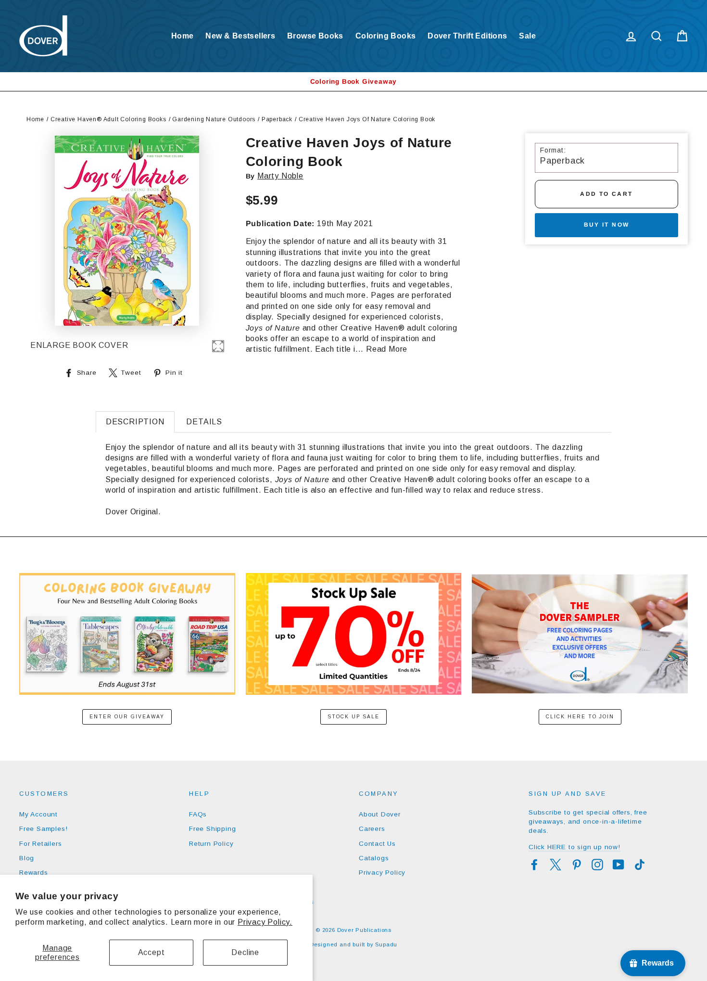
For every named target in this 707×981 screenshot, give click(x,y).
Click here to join (580, 716)
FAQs (198, 814)
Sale (527, 36)
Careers (372, 828)
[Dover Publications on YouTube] (618, 864)
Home (182, 36)
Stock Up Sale (353, 716)
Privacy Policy (382, 872)
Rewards (33, 872)
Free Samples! (43, 828)
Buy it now (607, 224)
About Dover (380, 814)
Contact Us (377, 843)
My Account (38, 814)
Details (204, 422)
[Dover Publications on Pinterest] (576, 864)
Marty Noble (280, 176)
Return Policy (211, 843)
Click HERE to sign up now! (574, 847)
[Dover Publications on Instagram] (597, 864)
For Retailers (40, 843)
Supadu (386, 944)
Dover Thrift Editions (467, 36)
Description (135, 422)
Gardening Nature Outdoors (213, 119)
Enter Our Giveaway (126, 716)
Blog (26, 858)
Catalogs (374, 858)
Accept (151, 952)
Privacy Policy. (265, 922)
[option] (353, 81)
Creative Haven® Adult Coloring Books (108, 119)
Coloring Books (385, 36)
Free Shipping (212, 828)
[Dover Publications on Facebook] (534, 864)
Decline (245, 952)
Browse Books (315, 36)
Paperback (277, 119)
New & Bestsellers (240, 36)
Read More (386, 349)
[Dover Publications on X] (555, 864)
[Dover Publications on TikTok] (639, 864)
